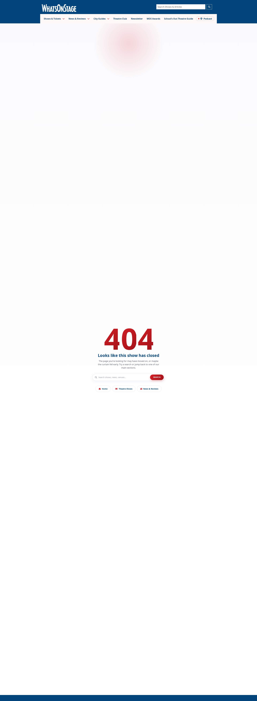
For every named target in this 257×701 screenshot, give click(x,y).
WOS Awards (153, 18)
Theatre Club (120, 18)
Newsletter (137, 18)
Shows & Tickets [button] (52, 18)
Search (157, 377)
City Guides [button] (100, 18)
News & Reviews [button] (77, 18)
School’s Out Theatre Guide (178, 18)
